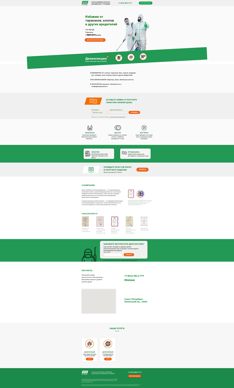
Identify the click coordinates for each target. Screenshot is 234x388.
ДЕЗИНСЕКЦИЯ (89, 352)
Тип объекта (95, 110)
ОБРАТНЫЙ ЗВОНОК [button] (145, 3)
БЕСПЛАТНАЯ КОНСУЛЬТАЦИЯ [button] (95, 40)
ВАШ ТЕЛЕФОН (107, 252)
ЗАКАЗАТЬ (129, 254)
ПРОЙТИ (142, 170)
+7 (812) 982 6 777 (125, 3)
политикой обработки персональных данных (117, 116)
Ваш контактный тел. (116, 110)
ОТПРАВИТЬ (134, 112)
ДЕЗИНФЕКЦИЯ (107, 352)
